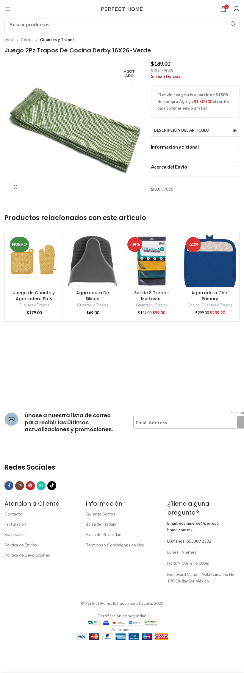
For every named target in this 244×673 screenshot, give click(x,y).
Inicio (9, 39)
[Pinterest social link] (30, 485)
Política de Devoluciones (27, 554)
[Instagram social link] (19, 485)
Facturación (15, 523)
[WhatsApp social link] (41, 485)
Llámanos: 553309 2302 (189, 540)
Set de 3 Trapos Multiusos (151, 296)
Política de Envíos (20, 544)
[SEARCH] (233, 24)
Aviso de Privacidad (103, 534)
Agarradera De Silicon (92, 296)
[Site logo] (122, 8)
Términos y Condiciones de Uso (115, 544)
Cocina (27, 39)
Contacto (13, 513)
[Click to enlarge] (15, 187)
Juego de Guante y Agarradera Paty (34, 296)
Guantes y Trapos (57, 39)
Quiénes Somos (100, 513)
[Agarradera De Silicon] (92, 261)
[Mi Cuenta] (237, 9)
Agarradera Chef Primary (210, 296)
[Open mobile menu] (7, 9)
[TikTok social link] (51, 485)
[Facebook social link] (8, 485)
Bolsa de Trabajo (101, 523)
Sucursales (14, 534)
